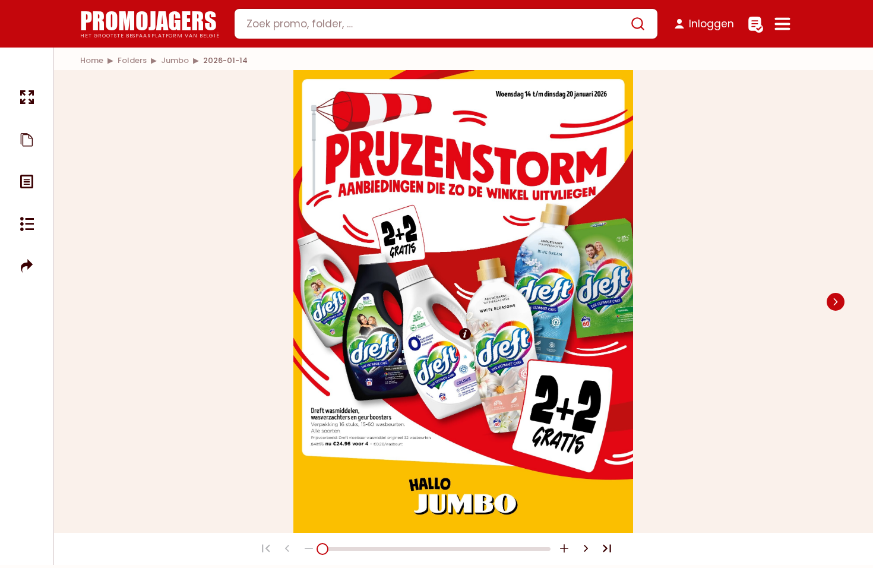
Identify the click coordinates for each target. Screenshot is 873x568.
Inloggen (711, 24)
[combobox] (446, 24)
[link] (91, 60)
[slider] (322, 549)
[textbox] (435, 24)
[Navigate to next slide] (835, 302)
